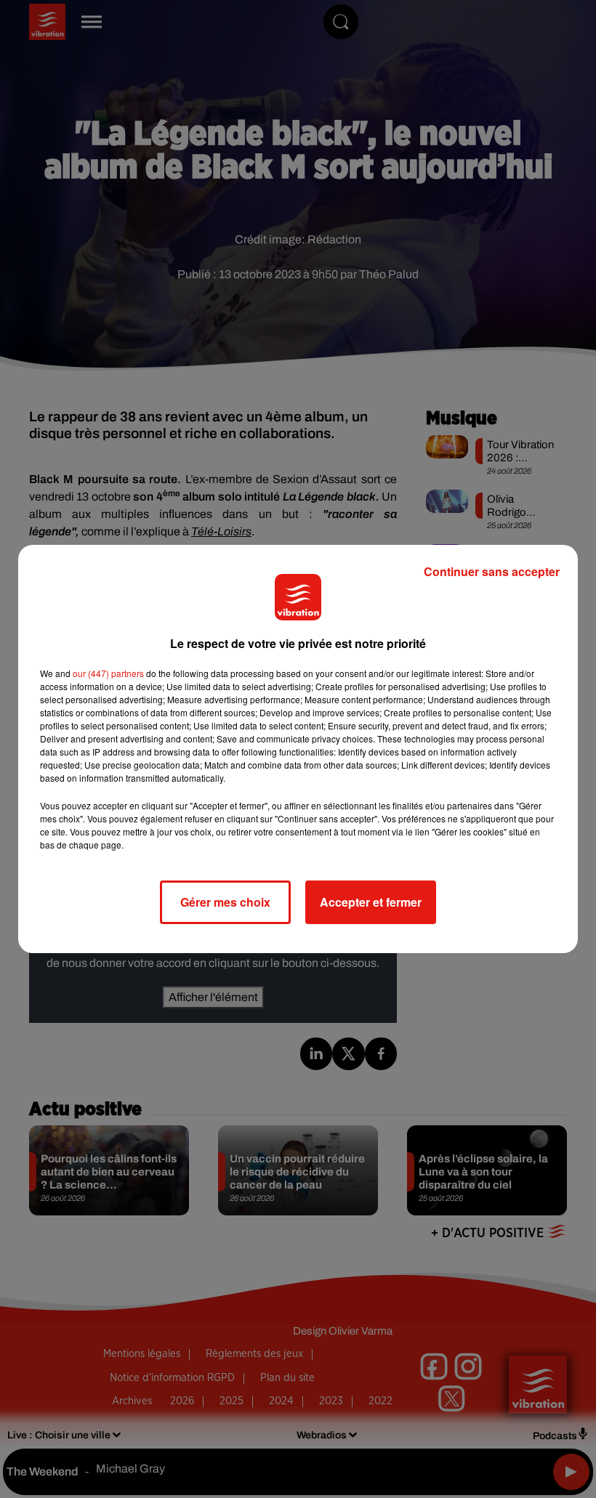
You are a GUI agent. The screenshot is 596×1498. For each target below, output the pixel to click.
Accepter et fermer (371, 902)
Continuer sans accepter (492, 571)
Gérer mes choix (225, 902)
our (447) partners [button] (108, 673)
